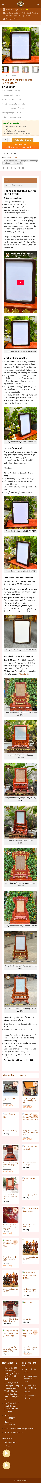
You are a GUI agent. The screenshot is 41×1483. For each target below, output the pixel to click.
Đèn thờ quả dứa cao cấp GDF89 (30, 1258)
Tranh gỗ (14, 75)
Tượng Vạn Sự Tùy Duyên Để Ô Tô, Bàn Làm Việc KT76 (10, 1349)
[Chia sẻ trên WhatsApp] (3, 168)
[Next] (36, 43)
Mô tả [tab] (7, 180)
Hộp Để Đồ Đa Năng (10, 1131)
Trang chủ (5, 75)
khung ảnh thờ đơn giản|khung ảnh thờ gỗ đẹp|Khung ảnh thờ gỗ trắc (20, 162)
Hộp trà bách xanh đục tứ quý (29, 1164)
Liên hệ (27, 1392)
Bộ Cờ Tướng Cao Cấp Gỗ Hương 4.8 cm (29, 1100)
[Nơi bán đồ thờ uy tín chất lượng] (20, 4)
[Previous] (5, 43)
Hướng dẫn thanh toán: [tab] (14, 185)
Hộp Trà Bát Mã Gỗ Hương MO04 (29, 1226)
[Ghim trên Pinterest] (19, 168)
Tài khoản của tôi (10, 1442)
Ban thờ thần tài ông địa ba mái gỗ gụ (10, 1320)
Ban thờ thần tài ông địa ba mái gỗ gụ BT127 (10, 1165)
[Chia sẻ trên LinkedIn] (23, 168)
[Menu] (3, 3)
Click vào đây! (24, 674)
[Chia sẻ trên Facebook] (7, 168)
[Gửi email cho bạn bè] (15, 168)
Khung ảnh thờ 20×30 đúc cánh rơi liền (10, 1197)
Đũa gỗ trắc (27, 1319)
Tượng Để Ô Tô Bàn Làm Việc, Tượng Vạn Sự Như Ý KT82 (30, 1133)
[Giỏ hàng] (38, 3)
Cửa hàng (7, 1446)
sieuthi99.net (17, 1432)
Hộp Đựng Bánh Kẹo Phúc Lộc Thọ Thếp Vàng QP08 (10, 1227)
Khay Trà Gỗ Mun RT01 (9, 1099)
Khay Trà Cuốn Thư (30, 1195)
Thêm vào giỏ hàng (23, 140)
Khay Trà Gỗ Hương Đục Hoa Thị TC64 (30, 1348)
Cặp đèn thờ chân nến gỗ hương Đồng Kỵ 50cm (30, 1291)
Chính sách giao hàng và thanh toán (30, 1379)
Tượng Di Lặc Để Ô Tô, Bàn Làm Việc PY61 (9, 1259)
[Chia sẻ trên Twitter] (11, 168)
